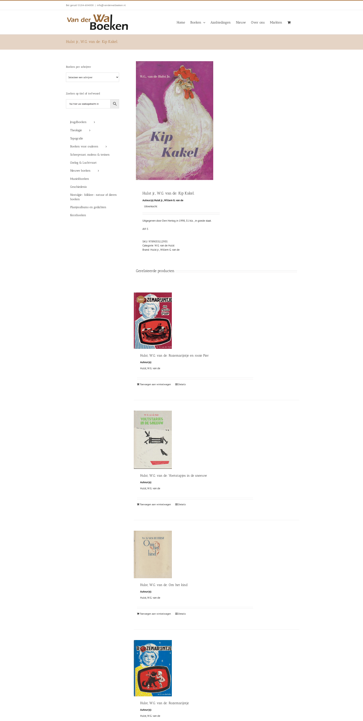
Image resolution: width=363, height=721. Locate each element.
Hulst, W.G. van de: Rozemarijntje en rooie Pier (174, 355)
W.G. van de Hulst (164, 245)
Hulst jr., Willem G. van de (168, 200)
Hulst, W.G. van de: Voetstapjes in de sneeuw (173, 476)
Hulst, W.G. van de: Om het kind (164, 585)
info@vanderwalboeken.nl (111, 5)
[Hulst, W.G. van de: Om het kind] (153, 554)
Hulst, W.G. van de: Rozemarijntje (164, 703)
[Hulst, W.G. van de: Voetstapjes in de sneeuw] (153, 440)
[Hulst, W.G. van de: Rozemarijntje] (153, 668)
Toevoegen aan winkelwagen (155, 384)
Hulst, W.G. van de (150, 368)
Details (182, 384)
